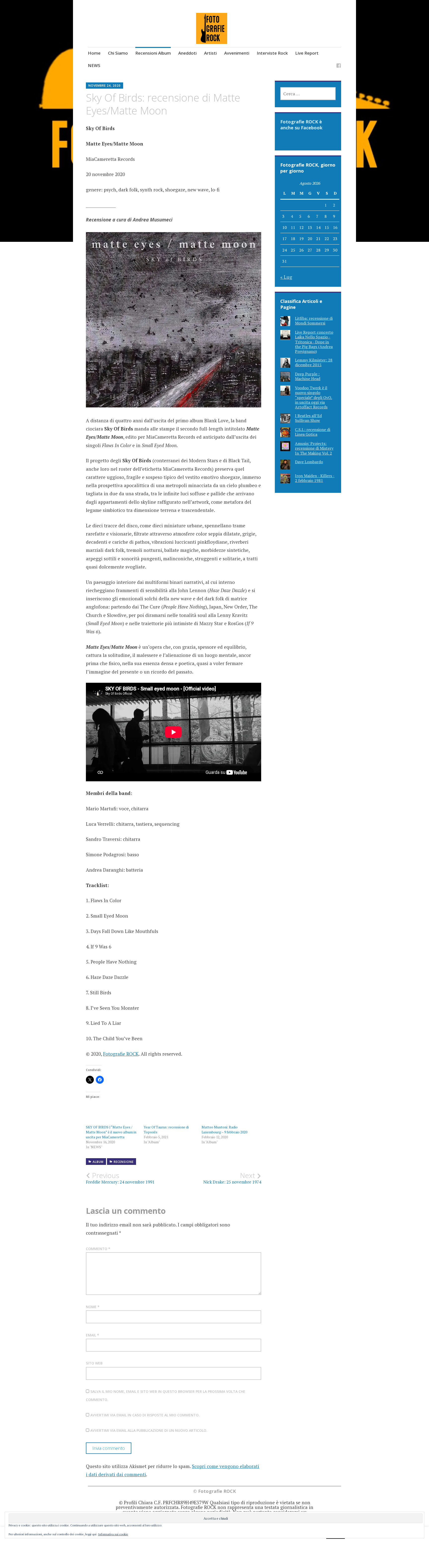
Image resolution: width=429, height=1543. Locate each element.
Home (94, 53)
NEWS (94, 65)
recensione (124, 1162)
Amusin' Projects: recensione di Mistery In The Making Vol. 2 (314, 448)
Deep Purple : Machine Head (307, 376)
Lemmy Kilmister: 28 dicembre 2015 (313, 362)
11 (293, 227)
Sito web (94, 1363)
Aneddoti (187, 53)
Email (92, 1335)
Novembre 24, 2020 (104, 85)
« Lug (286, 277)
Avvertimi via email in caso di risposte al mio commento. (145, 1415)
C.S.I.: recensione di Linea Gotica (312, 432)
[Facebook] (338, 66)
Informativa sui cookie (113, 1534)
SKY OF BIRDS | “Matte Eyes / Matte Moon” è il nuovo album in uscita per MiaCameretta (111, 1132)
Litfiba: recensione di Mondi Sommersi (314, 321)
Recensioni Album (153, 53)
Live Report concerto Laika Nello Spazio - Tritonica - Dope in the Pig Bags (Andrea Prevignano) (314, 341)
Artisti (210, 53)
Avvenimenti (236, 53)
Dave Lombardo (309, 462)
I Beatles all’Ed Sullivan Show (308, 418)
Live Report (307, 53)
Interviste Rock (272, 53)
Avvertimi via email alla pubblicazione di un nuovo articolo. (148, 1430)
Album (98, 1162)
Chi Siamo (118, 53)
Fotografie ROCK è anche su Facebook (301, 125)
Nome (93, 1306)
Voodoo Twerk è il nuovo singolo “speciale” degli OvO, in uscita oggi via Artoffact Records (313, 397)
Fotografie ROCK (121, 1054)
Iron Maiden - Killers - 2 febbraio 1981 (314, 478)
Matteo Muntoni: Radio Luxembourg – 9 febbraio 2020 (224, 1129)
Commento (98, 1248)
